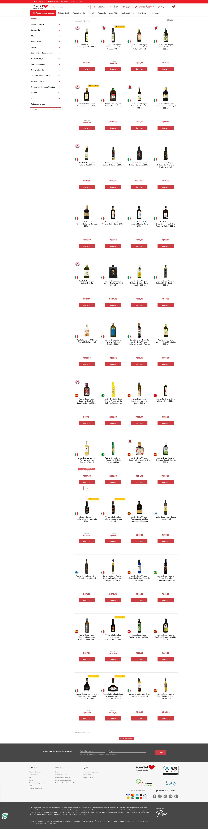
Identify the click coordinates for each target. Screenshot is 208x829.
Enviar (160, 752)
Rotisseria (102, 13)
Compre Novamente (101, 7)
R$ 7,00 (34, 110)
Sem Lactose (155, 13)
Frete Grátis (64, 13)
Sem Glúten (142, 13)
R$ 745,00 (56, 110)
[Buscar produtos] (88, 7)
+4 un (86, 488)
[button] (45, 24)
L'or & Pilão (113, 13)
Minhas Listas (115, 7)
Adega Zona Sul (79, 13)
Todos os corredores (45, 13)
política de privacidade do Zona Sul (108, 754)
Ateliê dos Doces (127, 13)
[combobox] (71, 7)
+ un (87, 75)
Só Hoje (92, 13)
